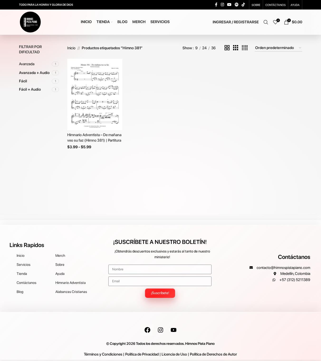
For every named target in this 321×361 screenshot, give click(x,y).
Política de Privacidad (142, 354)
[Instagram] (160, 330)
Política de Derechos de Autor (213, 354)
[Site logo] (30, 22)
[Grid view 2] (227, 48)
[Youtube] (173, 330)
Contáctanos (294, 256)
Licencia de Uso (174, 354)
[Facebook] (147, 330)
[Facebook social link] (216, 4)
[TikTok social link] (243, 4)
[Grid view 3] (235, 48)
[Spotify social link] (236, 4)
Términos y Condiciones (103, 354)
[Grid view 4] (245, 48)
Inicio (71, 48)
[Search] (266, 22)
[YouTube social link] (229, 4)
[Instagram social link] (222, 4)
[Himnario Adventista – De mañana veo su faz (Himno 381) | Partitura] (94, 94)
